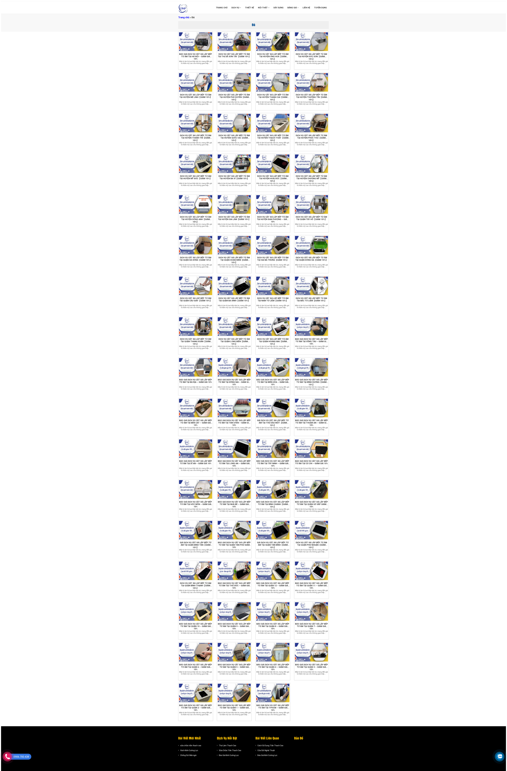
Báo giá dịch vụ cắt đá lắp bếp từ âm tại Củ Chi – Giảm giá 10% (311, 462)
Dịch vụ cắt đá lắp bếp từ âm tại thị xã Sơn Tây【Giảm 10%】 (234, 55)
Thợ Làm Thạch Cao (227, 745)
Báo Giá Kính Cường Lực (229, 755)
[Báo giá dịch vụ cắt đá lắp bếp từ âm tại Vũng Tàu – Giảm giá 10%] (311, 326)
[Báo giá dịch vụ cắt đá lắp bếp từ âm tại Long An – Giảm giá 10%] (234, 448)
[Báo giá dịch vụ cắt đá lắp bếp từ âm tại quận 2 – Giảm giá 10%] (195, 693)
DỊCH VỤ (235, 7)
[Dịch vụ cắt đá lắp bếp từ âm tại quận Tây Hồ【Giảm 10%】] (311, 204)
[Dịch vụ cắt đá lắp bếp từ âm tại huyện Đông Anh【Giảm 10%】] (195, 204)
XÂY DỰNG (278, 7)
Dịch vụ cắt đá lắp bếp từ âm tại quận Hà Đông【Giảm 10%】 (195, 258)
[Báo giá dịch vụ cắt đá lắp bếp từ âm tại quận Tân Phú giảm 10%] (234, 530)
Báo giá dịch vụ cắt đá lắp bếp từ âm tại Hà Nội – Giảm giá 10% (195, 56)
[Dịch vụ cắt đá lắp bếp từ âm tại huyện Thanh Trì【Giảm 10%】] (195, 123)
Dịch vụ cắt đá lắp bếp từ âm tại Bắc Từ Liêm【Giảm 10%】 (311, 299)
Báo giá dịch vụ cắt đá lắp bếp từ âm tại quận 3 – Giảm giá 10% (311, 667)
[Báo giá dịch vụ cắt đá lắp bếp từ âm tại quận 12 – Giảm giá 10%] (272, 571)
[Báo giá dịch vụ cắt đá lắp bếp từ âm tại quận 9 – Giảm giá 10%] (234, 611)
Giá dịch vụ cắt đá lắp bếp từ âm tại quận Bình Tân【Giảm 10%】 (195, 545)
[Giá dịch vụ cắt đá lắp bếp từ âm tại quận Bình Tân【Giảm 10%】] (195, 530)
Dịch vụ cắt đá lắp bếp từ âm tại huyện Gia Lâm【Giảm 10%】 (234, 218)
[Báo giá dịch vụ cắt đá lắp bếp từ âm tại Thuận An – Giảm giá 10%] (311, 408)
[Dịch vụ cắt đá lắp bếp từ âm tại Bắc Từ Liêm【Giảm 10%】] (311, 286)
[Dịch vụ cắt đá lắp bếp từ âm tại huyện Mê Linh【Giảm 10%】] (195, 82)
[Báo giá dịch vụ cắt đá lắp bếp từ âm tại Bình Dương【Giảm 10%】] (311, 367)
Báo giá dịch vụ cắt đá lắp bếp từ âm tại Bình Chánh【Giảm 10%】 (272, 504)
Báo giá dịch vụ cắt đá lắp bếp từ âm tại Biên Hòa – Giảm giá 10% (272, 382)
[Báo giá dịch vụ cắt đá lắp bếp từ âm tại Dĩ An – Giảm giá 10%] (195, 448)
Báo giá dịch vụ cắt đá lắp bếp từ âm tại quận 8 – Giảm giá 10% (272, 626)
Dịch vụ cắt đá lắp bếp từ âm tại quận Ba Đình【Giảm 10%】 (234, 299)
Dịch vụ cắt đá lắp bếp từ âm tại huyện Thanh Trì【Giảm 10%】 (195, 138)
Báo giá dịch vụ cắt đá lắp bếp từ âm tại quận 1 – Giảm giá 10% (234, 707)
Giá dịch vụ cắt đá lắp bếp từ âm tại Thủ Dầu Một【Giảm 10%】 (273, 422)
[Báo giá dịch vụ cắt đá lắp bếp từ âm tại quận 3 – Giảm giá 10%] (311, 652)
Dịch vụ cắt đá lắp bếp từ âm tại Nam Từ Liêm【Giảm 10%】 (272, 299)
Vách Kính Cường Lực (189, 750)
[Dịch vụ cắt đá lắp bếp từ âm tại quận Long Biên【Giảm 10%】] (234, 326)
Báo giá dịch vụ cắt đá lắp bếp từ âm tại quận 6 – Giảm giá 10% (195, 667)
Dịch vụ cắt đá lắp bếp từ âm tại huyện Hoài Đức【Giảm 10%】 (272, 178)
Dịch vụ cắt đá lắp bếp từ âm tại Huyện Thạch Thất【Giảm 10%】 (272, 138)
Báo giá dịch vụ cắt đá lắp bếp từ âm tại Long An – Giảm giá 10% (234, 463)
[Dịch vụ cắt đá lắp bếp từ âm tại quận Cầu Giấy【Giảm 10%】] (195, 286)
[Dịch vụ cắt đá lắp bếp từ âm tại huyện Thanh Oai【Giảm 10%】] (272, 82)
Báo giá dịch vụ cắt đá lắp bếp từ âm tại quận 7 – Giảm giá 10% (311, 626)
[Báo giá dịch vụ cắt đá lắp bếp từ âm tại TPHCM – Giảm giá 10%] (272, 693)
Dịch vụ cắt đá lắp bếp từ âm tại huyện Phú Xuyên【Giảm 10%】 (234, 97)
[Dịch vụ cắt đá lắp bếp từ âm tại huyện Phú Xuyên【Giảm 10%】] (234, 82)
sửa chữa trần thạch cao (190, 745)
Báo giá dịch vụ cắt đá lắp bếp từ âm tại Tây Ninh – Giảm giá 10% (272, 463)
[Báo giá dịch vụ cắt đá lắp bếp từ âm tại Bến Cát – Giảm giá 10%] (195, 408)
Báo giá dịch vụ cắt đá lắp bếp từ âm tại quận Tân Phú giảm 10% (234, 545)
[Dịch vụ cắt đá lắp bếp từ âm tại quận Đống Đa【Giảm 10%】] (311, 245)
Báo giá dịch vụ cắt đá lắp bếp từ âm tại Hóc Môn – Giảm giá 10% (195, 504)
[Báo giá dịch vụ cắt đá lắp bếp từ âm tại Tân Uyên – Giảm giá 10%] (234, 408)
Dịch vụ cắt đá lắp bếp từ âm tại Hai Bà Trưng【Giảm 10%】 (272, 258)
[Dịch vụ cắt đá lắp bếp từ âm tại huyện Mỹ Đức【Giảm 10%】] (195, 163)
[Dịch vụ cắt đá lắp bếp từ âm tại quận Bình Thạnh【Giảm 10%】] (195, 571)
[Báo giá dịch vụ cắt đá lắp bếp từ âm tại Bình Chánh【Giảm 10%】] (272, 489)
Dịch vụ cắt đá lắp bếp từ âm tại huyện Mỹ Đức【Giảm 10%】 (196, 177)
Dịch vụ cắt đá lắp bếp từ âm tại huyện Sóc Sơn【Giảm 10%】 (311, 56)
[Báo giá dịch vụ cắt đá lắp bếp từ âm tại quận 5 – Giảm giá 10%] (234, 652)
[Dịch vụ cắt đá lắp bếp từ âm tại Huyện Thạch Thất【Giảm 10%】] (272, 123)
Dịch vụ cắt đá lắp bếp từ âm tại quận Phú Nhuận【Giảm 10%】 (311, 545)
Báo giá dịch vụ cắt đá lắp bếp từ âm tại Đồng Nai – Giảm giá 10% (234, 382)
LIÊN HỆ (306, 7)
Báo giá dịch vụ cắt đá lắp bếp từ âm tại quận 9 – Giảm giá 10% (234, 626)
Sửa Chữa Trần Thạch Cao (230, 750)
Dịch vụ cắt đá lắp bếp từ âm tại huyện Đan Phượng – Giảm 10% (273, 219)
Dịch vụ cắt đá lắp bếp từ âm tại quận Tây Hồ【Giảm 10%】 (311, 218)
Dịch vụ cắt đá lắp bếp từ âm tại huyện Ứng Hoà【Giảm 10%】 (272, 56)
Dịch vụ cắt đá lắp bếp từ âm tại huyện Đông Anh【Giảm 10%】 (195, 219)
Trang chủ (183, 17)
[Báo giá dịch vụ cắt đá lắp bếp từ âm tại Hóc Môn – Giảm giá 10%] (195, 489)
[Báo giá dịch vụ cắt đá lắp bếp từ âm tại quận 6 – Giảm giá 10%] (195, 652)
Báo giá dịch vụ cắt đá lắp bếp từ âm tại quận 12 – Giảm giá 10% (272, 585)
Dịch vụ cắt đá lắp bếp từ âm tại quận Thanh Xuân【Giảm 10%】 (195, 341)
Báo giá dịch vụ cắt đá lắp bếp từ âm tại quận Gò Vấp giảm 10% (311, 504)
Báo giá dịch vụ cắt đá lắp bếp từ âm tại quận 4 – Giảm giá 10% (272, 667)
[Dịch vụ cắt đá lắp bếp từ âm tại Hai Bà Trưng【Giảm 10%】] (272, 245)
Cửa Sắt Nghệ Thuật (266, 750)
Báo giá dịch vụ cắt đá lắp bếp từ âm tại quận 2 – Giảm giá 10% (195, 707)
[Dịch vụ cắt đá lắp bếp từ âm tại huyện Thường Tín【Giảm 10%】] (311, 82)
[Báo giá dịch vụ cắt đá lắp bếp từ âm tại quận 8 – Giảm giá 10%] (272, 611)
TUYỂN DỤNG (320, 7)
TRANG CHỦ (221, 7)
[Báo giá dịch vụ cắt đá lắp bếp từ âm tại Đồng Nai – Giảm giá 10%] (234, 367)
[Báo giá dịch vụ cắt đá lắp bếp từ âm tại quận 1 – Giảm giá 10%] (234, 693)
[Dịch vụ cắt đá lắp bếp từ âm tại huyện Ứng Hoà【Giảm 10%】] (272, 41)
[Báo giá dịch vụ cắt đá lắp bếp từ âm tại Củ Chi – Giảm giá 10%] (311, 448)
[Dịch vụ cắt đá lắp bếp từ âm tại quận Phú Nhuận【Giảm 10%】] (311, 530)
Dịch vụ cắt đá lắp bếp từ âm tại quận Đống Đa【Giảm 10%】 (311, 258)
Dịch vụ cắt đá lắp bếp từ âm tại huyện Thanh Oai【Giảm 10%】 (272, 97)
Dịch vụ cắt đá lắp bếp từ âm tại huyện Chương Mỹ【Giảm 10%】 (311, 178)
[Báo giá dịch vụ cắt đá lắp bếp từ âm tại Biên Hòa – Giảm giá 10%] (272, 367)
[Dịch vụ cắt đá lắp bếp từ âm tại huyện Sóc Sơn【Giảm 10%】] (311, 41)
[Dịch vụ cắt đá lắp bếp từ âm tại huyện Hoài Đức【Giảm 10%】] (272, 163)
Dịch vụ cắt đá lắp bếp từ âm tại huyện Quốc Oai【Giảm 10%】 (234, 138)
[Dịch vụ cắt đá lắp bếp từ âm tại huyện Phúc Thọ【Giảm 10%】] (311, 123)
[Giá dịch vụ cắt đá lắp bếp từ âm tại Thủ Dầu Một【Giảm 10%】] (272, 408)
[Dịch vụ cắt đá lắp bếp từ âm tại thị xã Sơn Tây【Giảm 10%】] (234, 41)
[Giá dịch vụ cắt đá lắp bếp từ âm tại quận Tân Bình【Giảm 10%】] (272, 530)
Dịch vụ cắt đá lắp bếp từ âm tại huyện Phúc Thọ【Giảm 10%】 (311, 138)
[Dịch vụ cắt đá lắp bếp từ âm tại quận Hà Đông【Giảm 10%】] (195, 245)
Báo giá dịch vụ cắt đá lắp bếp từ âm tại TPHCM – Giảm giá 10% (272, 707)
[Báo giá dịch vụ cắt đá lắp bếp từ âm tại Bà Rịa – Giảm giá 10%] (195, 367)
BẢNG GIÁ (292, 7)
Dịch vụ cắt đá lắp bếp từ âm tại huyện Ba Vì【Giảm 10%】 (234, 177)
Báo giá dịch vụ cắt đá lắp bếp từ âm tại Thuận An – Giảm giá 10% (311, 422)
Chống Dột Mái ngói (188, 755)
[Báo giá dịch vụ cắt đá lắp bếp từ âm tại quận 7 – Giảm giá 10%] (311, 611)
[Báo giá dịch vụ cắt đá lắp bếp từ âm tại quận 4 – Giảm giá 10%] (272, 652)
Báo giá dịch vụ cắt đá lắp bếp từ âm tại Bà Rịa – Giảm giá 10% (195, 381)
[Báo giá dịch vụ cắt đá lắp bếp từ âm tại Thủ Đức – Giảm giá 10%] (234, 571)
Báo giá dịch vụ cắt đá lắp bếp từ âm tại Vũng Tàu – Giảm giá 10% (311, 341)
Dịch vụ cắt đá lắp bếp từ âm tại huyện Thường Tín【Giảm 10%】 (311, 97)
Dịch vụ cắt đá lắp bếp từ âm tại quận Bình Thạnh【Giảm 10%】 (195, 585)
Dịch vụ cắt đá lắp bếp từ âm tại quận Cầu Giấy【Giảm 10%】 (196, 299)
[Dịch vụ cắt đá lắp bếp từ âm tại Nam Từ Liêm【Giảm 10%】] (272, 286)
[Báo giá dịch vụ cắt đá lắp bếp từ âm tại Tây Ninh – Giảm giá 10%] (272, 448)
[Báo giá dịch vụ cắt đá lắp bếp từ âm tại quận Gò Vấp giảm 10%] (311, 489)
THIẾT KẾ (249, 7)
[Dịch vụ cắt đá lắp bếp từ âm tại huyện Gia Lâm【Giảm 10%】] (234, 204)
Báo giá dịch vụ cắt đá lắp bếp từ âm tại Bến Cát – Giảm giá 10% (195, 422)
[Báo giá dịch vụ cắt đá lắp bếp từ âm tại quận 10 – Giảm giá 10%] (195, 611)
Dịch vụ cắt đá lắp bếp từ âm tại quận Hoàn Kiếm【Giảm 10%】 (234, 260)
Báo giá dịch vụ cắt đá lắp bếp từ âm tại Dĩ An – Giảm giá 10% (195, 462)
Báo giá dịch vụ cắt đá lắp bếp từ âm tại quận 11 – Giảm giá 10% (311, 585)
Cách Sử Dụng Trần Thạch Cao (270, 745)
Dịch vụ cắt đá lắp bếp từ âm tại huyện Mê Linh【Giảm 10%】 (195, 96)
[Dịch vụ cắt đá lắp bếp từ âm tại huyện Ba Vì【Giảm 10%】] (234, 163)
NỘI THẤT (263, 7)
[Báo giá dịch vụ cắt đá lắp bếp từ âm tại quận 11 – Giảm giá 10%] (311, 571)
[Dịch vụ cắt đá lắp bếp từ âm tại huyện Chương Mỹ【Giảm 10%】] (311, 163)
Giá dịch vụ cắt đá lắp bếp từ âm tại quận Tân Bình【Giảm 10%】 (273, 545)
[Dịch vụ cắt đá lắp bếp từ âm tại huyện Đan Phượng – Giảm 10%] (272, 204)
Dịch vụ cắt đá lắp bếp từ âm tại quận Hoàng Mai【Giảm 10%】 (272, 341)
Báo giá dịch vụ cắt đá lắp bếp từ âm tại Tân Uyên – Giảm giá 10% (234, 422)
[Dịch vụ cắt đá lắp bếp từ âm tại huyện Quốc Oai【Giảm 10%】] (234, 123)
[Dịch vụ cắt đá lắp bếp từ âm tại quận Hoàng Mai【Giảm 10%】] (272, 326)
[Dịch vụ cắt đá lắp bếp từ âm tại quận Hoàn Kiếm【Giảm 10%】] (234, 245)
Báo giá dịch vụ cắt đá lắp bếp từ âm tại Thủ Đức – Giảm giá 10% (234, 585)
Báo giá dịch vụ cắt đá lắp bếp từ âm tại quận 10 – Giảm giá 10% (195, 626)
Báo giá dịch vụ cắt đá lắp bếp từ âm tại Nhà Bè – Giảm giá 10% (234, 504)
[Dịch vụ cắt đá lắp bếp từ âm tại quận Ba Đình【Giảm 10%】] (234, 286)
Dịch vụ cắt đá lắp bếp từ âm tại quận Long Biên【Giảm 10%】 (234, 341)
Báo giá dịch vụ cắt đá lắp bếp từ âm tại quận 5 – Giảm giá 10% (234, 667)
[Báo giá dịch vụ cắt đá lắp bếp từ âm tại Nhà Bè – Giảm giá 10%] (234, 489)
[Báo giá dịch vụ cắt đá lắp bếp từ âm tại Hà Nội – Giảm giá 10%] (195, 41)
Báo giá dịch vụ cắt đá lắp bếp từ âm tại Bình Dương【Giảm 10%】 (311, 382)
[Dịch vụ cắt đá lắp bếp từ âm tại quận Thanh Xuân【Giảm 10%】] (195, 326)
